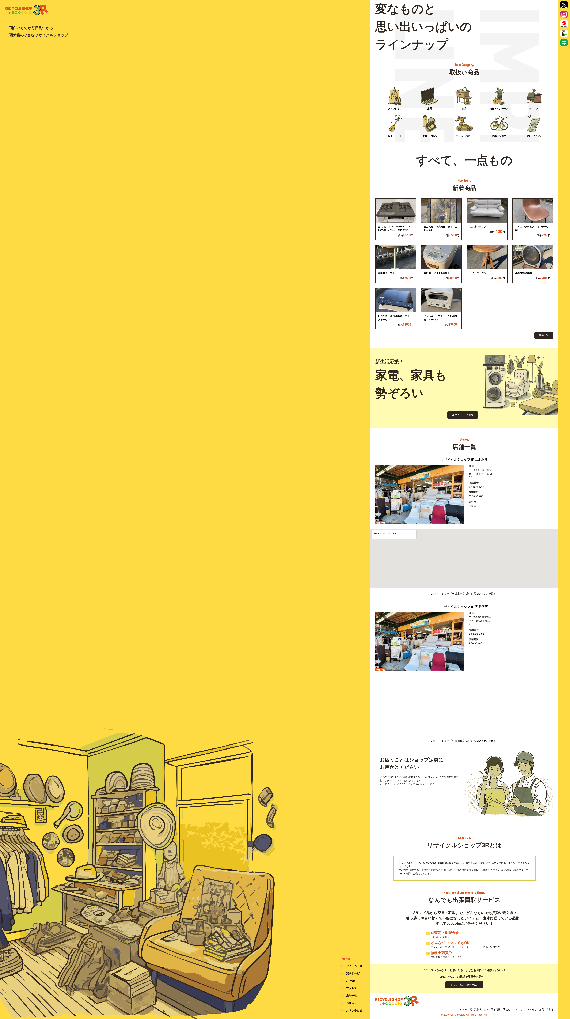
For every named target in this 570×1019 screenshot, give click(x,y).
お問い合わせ (354, 1010)
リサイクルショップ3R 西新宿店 (464, 606)
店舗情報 (495, 1009)
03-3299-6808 (476, 634)
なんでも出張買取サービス (464, 984)
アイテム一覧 (354, 966)
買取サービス (354, 973)
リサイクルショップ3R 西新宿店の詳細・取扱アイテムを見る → (464, 741)
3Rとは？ (352, 980)
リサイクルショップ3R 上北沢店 (464, 459)
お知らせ (351, 1003)
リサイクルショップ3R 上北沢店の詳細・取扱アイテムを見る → (464, 593)
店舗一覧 (351, 995)
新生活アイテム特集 (463, 415)
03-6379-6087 (476, 487)
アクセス (351, 988)
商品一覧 (544, 335)
